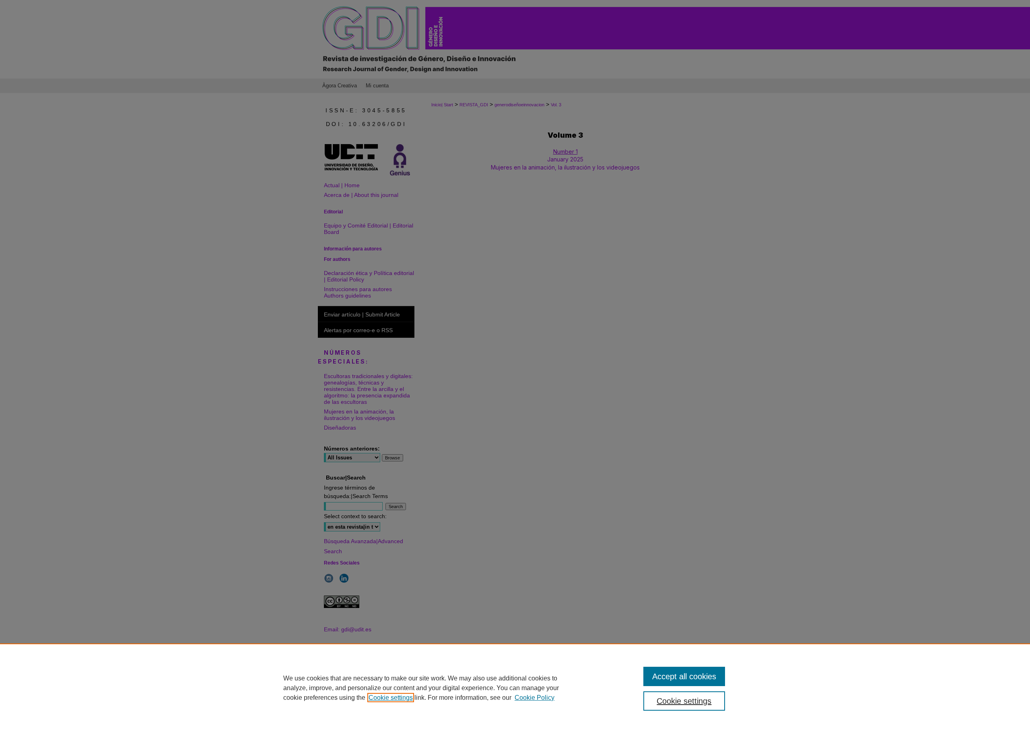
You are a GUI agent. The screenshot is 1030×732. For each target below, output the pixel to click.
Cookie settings (391, 697)
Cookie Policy (534, 697)
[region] (515, 687)
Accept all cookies (684, 676)
